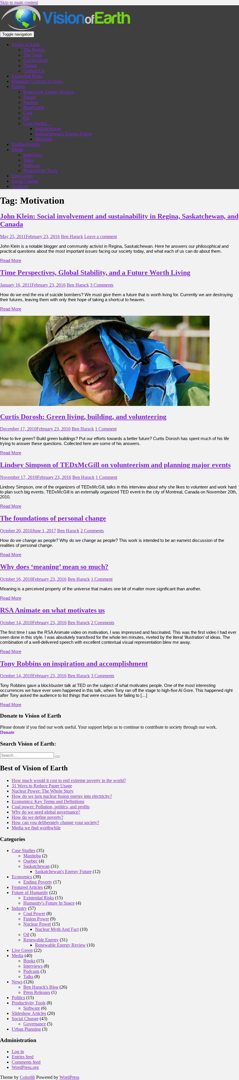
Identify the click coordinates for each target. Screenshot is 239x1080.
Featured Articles (27, 887)
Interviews (33, 154)
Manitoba (43, 139)
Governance (34, 1023)
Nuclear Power (37, 924)
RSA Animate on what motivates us (52, 610)
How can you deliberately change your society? (55, 822)
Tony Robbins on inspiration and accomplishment (74, 663)
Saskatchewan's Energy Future (63, 871)
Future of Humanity (30, 892)
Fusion (29, 97)
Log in (18, 1051)
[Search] (57, 757)
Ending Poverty (26, 144)
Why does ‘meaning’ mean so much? (54, 566)
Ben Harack (72, 236)
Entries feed (23, 1056)
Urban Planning (26, 1029)
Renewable (33, 107)
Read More (10, 260)
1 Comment (106, 428)
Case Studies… (37, 123)
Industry (19, 908)
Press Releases (36, 992)
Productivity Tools (40, 170)
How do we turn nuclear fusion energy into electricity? (62, 796)
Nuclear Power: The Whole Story (42, 790)
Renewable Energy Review (48, 91)
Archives (20, 186)
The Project (34, 49)
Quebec (30, 861)
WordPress (69, 1077)
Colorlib (27, 1077)
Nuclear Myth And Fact (57, 929)
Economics (22, 876)
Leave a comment (100, 236)
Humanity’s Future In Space (37, 81)
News (17, 981)
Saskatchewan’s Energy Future (63, 133)
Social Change (25, 181)
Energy (18, 86)
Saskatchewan (48, 128)
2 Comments (92, 530)
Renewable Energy (41, 939)
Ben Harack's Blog (40, 987)
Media (17, 149)
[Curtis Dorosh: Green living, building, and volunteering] (105, 404)
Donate (30, 65)
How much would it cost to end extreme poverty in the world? (69, 780)
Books (29, 960)
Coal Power (34, 913)
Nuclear (30, 102)
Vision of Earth (26, 44)
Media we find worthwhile (36, 827)
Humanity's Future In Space (49, 903)
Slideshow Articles (29, 1013)
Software (31, 165)
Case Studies (23, 850)
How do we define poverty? (37, 817)
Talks (28, 160)
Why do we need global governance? (46, 811)
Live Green (22, 175)
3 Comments (101, 284)
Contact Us (33, 70)
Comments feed (26, 1062)
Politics (18, 997)
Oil (26, 118)
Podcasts (31, 971)
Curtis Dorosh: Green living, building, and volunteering (83, 417)
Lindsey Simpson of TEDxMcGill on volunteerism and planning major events (115, 465)
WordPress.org (25, 1067)
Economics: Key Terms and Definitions (48, 801)
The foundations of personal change (53, 518)
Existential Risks (27, 76)
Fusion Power (36, 918)
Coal (27, 112)
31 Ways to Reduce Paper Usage (42, 785)
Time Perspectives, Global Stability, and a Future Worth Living (95, 272)
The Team (32, 55)
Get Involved (35, 60)
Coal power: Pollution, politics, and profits (50, 806)
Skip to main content (19, 2)
